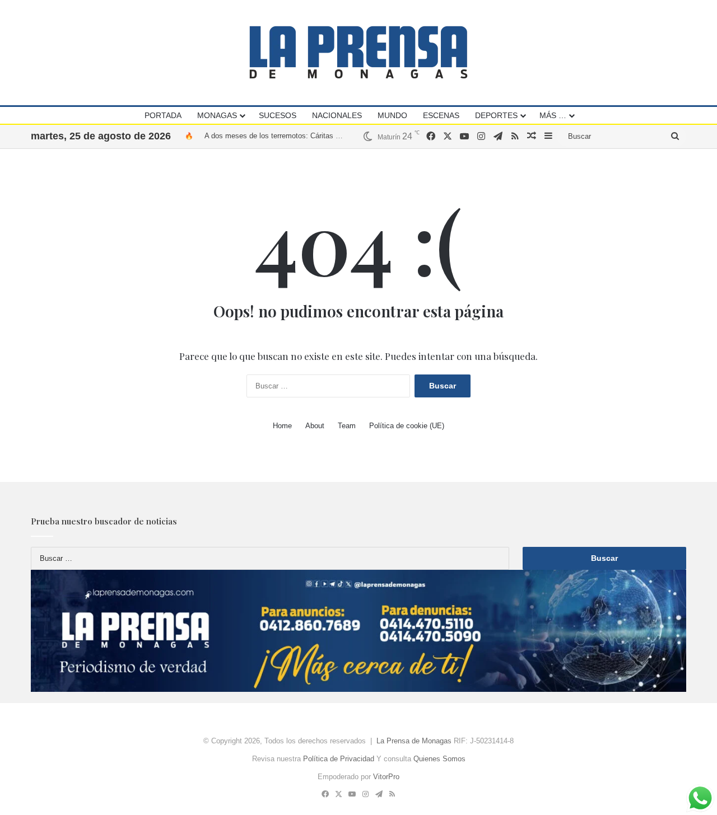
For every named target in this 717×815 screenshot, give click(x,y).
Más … (552, 115)
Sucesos (277, 115)
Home (282, 425)
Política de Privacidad (338, 759)
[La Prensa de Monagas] (358, 52)
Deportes (496, 115)
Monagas (217, 115)
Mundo (392, 115)
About (314, 425)
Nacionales (337, 115)
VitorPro (386, 776)
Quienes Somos (439, 759)
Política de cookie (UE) (406, 425)
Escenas (441, 115)
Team (347, 425)
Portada (163, 115)
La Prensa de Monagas (413, 741)
